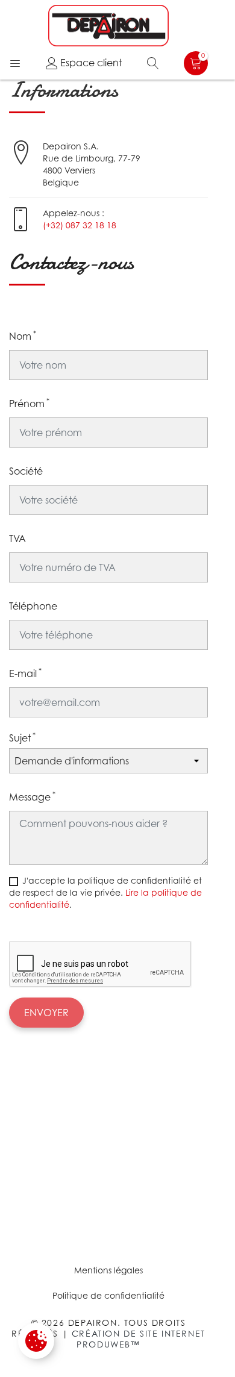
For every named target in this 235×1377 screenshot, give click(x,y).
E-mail (25, 672)
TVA (17, 538)
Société (26, 471)
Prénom (29, 403)
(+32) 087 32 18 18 (79, 225)
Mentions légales (108, 1270)
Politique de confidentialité (108, 1295)
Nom (22, 335)
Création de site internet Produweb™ (138, 1338)
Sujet (22, 737)
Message (32, 796)
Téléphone (33, 606)
